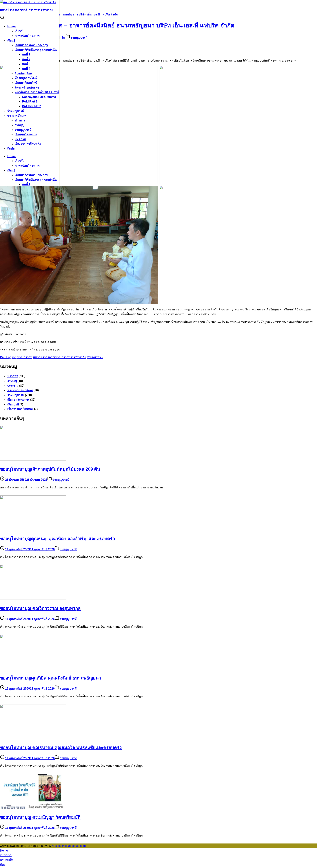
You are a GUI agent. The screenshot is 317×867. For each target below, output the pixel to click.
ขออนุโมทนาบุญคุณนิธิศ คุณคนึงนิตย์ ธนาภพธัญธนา (50, 677)
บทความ (13, 385)
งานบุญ (12, 380)
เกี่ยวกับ (19, 31)
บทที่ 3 (26, 64)
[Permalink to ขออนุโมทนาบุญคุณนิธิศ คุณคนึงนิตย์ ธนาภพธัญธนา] (33, 668)
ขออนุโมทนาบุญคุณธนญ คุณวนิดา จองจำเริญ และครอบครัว (57, 538)
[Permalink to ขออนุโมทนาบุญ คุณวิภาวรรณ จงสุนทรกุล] (33, 598)
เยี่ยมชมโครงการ (18, 399)
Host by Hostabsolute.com (69, 845)
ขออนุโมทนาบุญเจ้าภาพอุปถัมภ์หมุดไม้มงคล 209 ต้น (50, 469)
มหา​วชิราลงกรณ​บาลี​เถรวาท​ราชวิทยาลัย (26, 10)
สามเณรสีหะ (95, 357)
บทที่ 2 (26, 59)
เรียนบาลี (13, 404)
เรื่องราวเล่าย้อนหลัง (20, 409)
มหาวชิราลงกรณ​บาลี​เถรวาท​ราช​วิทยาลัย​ (59, 357)
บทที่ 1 (26, 54)
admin (60, 37)
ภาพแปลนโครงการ (27, 35)
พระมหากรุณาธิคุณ (20, 390)
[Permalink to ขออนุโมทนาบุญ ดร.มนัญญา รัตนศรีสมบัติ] (33, 807)
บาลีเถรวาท (24, 357)
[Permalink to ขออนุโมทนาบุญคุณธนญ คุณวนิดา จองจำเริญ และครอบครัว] (33, 529)
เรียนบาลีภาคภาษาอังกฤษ (31, 45)
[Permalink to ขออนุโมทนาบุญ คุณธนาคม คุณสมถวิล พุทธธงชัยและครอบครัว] (33, 738)
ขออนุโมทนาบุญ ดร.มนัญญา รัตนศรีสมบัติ (40, 817)
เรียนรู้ (11, 40)
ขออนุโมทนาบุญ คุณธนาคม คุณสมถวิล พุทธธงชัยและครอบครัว (61, 747)
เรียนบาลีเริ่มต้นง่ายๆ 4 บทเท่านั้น (36, 49)
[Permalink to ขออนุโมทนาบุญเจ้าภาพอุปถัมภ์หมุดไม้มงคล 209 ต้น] (33, 459)
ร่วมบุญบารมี (79, 37)
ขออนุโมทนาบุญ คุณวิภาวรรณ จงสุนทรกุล (40, 608)
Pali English (8, 357)
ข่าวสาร (12, 376)
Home (11, 26)
